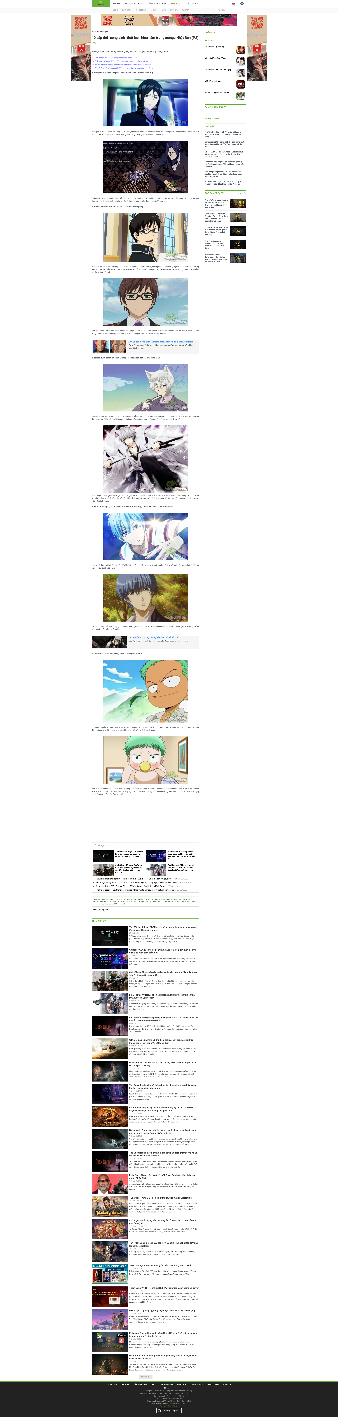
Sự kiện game (167, 1384)
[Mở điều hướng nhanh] (199, 31)
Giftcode (125, 1384)
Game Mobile (197, 1384)
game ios (169, 899)
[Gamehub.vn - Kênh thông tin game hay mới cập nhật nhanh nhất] (101, 3)
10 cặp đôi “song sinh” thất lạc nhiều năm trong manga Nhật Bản (160, 342)
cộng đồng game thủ (130, 901)
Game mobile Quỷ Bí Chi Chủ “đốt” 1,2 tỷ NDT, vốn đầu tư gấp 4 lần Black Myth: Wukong (131, 886)
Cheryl (94, 43)
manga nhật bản (168, 901)
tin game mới (179, 901)
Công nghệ (154, 3)
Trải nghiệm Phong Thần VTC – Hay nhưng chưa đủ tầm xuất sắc (121, 61)
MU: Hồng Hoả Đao (213, 81)
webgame (101, 899)
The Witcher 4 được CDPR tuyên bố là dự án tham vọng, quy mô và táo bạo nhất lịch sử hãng (129, 854)
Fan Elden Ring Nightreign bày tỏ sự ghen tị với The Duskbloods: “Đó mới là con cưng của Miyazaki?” (136, 879)
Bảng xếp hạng (141, 1384)
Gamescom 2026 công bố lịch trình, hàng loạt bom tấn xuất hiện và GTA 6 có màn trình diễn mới (181, 855)
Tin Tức (117, 3)
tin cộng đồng (103, 904)
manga (139, 899)
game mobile (120, 899)
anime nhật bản (122, 904)
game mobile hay (116, 901)
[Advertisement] (145, 820)
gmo (143, 899)
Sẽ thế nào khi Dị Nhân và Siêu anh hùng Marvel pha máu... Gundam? (123, 65)
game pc (161, 899)
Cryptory (174, 10)
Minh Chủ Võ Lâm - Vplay (215, 58)
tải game (149, 899)
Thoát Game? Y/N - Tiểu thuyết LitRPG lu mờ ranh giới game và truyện (164, 1288)
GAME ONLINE (127, 10)
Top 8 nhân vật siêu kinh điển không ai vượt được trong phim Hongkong (124, 68)
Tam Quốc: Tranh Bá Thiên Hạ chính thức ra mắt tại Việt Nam (159, 1198)
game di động (131, 899)
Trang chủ (112, 1384)
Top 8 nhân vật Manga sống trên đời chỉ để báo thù (115, 58)
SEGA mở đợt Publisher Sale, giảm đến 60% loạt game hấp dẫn (160, 1265)
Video (141, 3)
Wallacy (185, 10)
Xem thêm (242, 193)
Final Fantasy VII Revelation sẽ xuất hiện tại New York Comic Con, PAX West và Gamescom (181, 867)
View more (146, 1377)
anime (155, 899)
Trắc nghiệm (192, 3)
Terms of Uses (166, 1406)
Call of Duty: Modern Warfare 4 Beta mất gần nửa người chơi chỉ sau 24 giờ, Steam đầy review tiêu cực (129, 868)
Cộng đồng (176, 3)
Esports (227, 1384)
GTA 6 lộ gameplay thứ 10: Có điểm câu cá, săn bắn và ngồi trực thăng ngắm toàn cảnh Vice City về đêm (138, 882)
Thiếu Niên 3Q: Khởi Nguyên (217, 47)
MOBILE (115, 10)
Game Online (213, 1384)
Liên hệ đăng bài (171, 1411)
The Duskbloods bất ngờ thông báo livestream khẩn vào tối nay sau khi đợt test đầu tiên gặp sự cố (136, 890)
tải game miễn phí (144, 901)
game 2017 (113, 904)
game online (110, 899)
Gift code (129, 3)
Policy (175, 1406)
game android (104, 901)
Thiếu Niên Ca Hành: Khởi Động (218, 70)
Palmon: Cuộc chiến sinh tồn (217, 93)
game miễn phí (157, 901)
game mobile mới (179, 899)
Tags (95, 899)
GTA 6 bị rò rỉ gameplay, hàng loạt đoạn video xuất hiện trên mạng (162, 1310)
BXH (164, 3)
